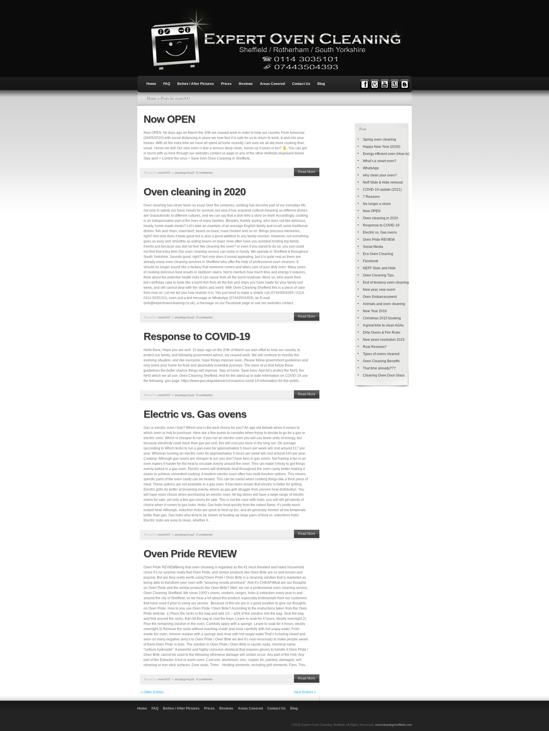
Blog (321, 84)
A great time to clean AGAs (383, 325)
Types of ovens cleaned (381, 354)
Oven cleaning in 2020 (195, 192)
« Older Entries (152, 692)
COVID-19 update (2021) (382, 190)
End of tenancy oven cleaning (386, 282)
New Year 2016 (375, 311)
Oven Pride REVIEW (190, 553)
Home (151, 84)
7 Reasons (371, 197)
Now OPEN (169, 119)
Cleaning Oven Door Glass (384, 375)
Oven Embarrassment (380, 297)
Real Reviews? (375, 347)
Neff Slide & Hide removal (383, 182)
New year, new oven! (379, 290)
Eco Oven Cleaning (378, 254)
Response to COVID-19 (197, 336)
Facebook (370, 261)
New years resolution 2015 (384, 340)
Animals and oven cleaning (384, 304)
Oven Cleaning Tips (378, 275)
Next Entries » (305, 692)
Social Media (373, 247)
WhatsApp (371, 168)
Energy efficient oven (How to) (386, 154)
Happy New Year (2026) (381, 147)
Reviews (246, 84)
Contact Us (301, 84)
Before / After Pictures (195, 84)
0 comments (204, 172)
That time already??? (379, 368)
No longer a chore (377, 204)
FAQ (166, 84)
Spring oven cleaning (379, 140)
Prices (226, 84)
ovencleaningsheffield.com (393, 724)
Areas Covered (272, 84)
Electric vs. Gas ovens (195, 414)
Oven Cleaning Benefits (381, 361)
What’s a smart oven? (379, 161)
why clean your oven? (380, 175)
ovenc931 (164, 172)
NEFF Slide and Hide (379, 268)
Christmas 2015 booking (382, 318)
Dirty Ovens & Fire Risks (381, 332)
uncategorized (184, 172)
